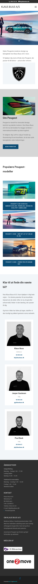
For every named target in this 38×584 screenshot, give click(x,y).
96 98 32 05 (19, 399)
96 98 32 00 (19, 355)
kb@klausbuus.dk (19, 357)
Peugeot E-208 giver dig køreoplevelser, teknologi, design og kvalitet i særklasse (19, 206)
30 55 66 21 (19, 444)
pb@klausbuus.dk (19, 447)
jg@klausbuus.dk (19, 402)
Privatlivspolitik (10, 510)
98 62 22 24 (14, 1)
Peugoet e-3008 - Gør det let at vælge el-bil (19, 235)
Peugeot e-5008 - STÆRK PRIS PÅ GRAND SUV (19, 263)
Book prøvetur (10, 146)
